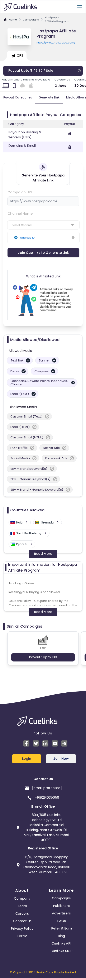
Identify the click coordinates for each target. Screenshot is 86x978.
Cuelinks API (61, 943)
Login (26, 758)
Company (22, 898)
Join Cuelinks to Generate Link (43, 252)
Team (22, 906)
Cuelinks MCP (61, 951)
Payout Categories (17, 97)
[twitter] (36, 743)
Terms (22, 936)
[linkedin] (46, 743)
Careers (22, 913)
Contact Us (22, 921)
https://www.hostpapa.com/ (56, 42)
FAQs (61, 920)
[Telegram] (65, 743)
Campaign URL (20, 192)
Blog (61, 935)
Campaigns (61, 898)
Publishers (61, 905)
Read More (43, 553)
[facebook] (27, 743)
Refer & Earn (61, 928)
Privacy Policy (22, 928)
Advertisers (61, 913)
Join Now (61, 758)
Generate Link (49, 97)
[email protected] (47, 787)
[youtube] (55, 743)
